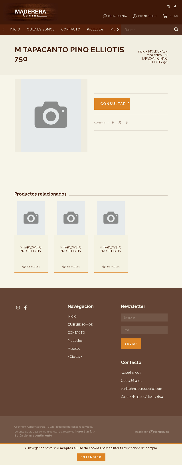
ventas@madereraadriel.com (141, 388)
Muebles (74, 348)
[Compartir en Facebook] (113, 122)
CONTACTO (70, 29)
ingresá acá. (83, 431)
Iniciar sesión (147, 16)
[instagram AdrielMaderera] (168, 6)
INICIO (15, 29)
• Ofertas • (75, 356)
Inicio (141, 51)
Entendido (91, 457)
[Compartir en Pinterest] (127, 122)
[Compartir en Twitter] (120, 122)
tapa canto (154, 55)
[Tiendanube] (152, 433)
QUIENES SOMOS (41, 29)
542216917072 (131, 372)
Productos (95, 29)
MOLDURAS (156, 51)
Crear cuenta (117, 16)
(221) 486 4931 (131, 380)
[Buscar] (176, 29)
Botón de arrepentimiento (33, 435)
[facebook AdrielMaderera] (175, 6)
